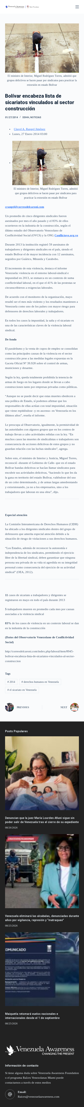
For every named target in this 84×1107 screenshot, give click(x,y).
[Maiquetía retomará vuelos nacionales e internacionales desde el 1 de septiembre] (42, 969)
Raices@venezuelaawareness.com (38, 1096)
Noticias (35, 117)
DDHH (25, 117)
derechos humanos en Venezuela (40, 681)
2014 (11, 681)
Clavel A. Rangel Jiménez (29, 129)
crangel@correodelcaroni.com (24, 206)
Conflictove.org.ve (66, 235)
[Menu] (77, 7)
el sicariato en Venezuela (22, 689)
